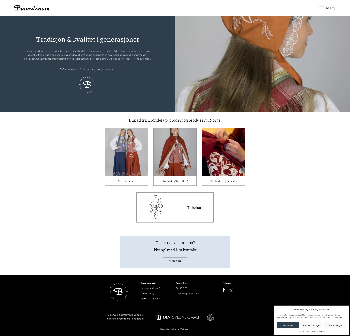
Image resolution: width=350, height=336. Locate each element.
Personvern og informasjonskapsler (311, 331)
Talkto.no (185, 329)
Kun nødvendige (311, 325)
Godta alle (288, 325)
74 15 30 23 (181, 288)
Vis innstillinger (334, 325)
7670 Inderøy (147, 293)
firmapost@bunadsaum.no (189, 293)
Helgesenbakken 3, (151, 288)
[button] (175, 260)
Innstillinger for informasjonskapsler (125, 318)
